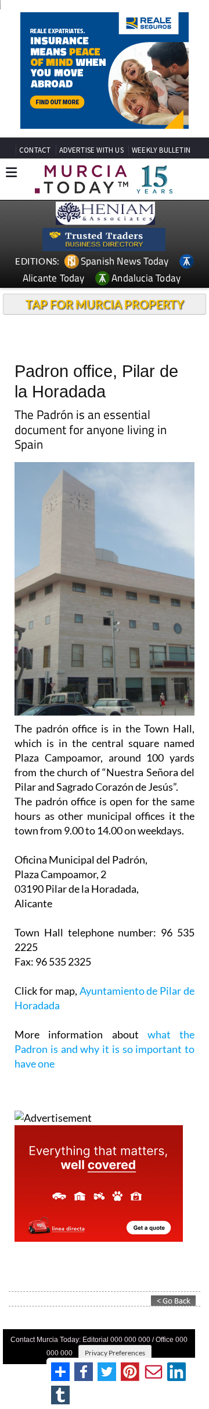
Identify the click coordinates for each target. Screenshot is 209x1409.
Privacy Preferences (115, 1352)
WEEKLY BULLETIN (161, 150)
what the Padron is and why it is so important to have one (104, 1049)
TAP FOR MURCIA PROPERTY (105, 304)
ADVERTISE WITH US (91, 150)
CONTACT (35, 150)
